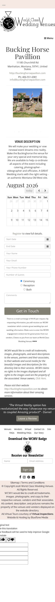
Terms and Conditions (33, 482)
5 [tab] (32, 131)
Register (17, 233)
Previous (4, 109)
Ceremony (29, 281)
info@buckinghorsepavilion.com (27, 79)
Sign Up (27, 469)
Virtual (28, 429)
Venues (7, 429)
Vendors (18, 429)
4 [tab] (27, 131)
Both (29, 289)
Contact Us (39, 429)
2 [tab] (18, 131)
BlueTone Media (39, 517)
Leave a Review (27, 418)
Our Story (39, 432)
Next (50, 109)
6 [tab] (36, 131)
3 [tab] (23, 131)
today (29, 190)
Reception (29, 285)
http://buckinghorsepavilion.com (27, 73)
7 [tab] (40, 131)
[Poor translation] (10, 540)
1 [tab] (14, 131)
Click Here (41, 378)
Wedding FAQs (24, 432)
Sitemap (14, 482)
